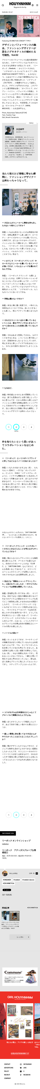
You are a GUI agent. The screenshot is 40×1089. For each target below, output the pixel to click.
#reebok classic (28, 880)
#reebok (16, 880)
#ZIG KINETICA (8, 883)
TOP (3, 894)
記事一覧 (32, 873)
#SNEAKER (7, 880)
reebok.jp (5, 844)
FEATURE (9, 894)
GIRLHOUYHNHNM (20, 1054)
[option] (20, 1023)
